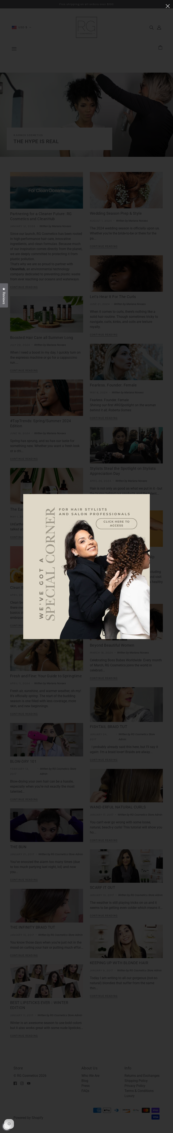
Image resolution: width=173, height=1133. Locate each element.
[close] (167, 5)
